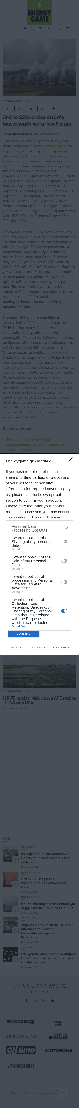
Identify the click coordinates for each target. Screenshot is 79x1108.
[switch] (64, 541)
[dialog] (39, 554)
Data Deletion (18, 647)
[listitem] (39, 528)
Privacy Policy (61, 647)
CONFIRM (24, 633)
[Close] (71, 461)
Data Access (39, 647)
